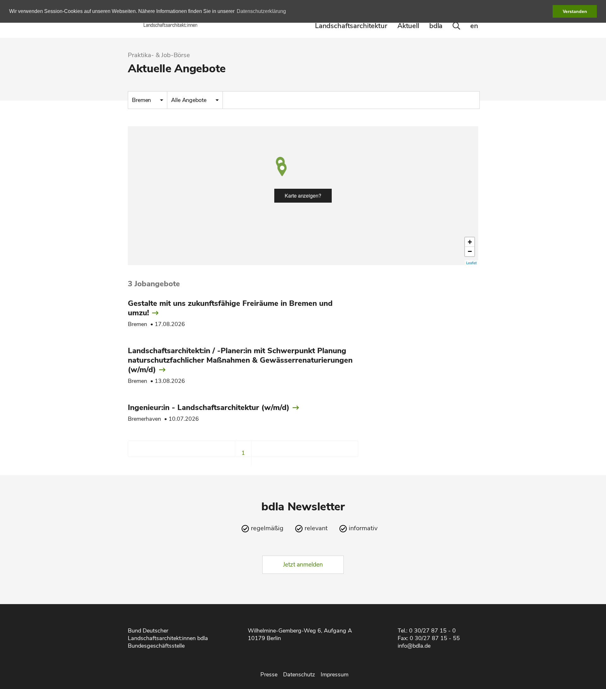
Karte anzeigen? (303, 195)
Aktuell (408, 26)
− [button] (470, 251)
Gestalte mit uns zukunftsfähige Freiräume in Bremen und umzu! (230, 308)
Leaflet (471, 262)
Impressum (334, 674)
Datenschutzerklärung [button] (261, 11)
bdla (436, 26)
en (474, 26)
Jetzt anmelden (303, 565)
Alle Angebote (189, 100)
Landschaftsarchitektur (351, 26)
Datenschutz (299, 674)
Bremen (142, 100)
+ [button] (470, 242)
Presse (268, 674)
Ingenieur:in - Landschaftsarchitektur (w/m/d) (208, 407)
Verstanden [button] (575, 11)
